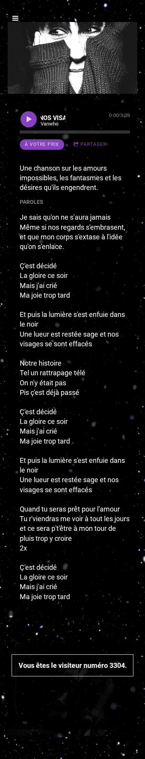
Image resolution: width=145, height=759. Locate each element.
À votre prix (42, 144)
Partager (93, 144)
